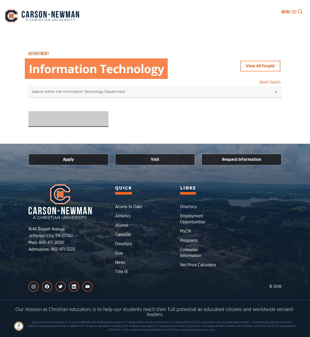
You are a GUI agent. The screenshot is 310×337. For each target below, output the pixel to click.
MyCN (185, 231)
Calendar (123, 235)
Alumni (121, 225)
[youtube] (87, 287)
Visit (155, 159)
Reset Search (270, 82)
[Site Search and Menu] (292, 11)
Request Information (241, 159)
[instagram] (33, 287)
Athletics (123, 216)
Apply (68, 159)
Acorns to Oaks (128, 207)
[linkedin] (74, 287)
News (120, 262)
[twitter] (60, 287)
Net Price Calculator (198, 265)
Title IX (121, 272)
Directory (123, 244)
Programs (189, 240)
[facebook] (47, 287)
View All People (260, 66)
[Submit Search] (276, 92)
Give (119, 253)
